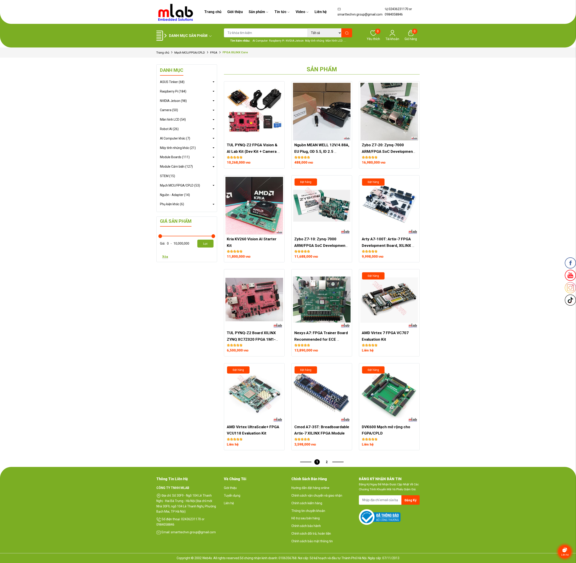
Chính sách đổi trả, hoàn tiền (311, 533)
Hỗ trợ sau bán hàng (305, 518)
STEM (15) (167, 176)
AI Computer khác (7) (175, 138)
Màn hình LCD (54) (173, 119)
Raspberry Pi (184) (173, 91)
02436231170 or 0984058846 (398, 11)
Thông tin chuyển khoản (308, 511)
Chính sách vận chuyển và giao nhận (316, 495)
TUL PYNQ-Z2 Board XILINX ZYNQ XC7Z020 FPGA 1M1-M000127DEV (252, 339)
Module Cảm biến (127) (176, 166)
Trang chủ (212, 12)
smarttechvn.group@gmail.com (360, 14)
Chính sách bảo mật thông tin (312, 541)
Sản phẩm (257, 12)
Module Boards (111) (175, 157)
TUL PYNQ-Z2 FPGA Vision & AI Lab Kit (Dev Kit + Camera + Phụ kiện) (254, 151)
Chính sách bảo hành (306, 526)
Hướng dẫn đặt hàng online (310, 488)
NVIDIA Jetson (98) (173, 101)
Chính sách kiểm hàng (306, 503)
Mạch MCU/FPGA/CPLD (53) (180, 185)
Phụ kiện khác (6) (172, 204)
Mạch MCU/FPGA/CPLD (189, 52)
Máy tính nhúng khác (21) (178, 148)
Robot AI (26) (169, 129)
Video (300, 12)
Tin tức (280, 12)
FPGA (213, 52)
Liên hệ (321, 12)
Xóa (165, 257)
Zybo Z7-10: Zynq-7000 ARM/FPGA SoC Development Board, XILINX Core (321, 245)
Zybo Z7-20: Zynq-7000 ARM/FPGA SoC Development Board (388, 151)
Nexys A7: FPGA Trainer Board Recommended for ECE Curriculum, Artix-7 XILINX (321, 339)
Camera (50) (169, 110)
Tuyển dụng (232, 495)
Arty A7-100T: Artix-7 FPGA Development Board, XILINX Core (387, 245)
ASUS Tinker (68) (172, 82)
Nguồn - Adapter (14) (175, 195)
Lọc (205, 243)
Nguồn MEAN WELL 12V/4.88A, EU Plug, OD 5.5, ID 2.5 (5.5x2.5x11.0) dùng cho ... (322, 151)
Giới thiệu (235, 12)
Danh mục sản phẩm (188, 36)
